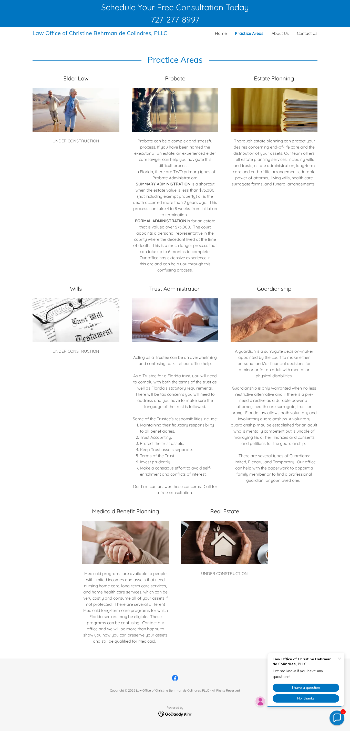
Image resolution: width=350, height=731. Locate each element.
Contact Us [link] (307, 33)
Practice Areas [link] (249, 33)
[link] (104, 33)
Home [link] (221, 33)
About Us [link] (280, 33)
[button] (337, 718)
